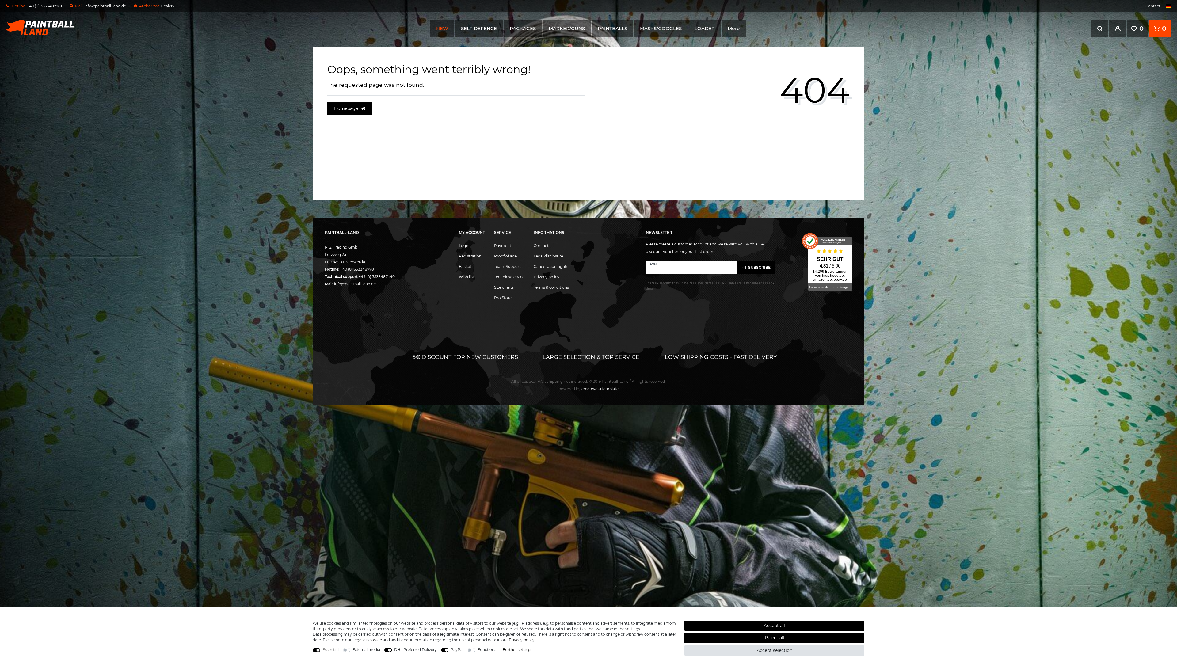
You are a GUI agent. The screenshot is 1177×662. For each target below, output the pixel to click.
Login (464, 245)
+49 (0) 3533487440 (377, 276)
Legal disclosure (548, 256)
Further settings (517, 649)
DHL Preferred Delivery (415, 649)
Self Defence (479, 28)
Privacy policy (546, 277)
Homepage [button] (346, 108)
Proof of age (505, 256)
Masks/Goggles (661, 28)
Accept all (774, 625)
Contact (1152, 6)
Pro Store (503, 297)
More (734, 28)
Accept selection (774, 650)
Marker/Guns (567, 28)
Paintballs (612, 28)
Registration (470, 256)
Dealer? (168, 6)
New (442, 28)
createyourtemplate (588, 388)
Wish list (466, 277)
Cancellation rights (551, 266)
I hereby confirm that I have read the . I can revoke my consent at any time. (710, 285)
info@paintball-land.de (105, 6)
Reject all (774, 638)
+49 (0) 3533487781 (357, 269)
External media (366, 649)
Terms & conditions (551, 287)
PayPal (457, 649)
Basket (465, 266)
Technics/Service (509, 277)
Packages (523, 28)
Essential (330, 649)
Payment (502, 245)
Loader (705, 28)
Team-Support (507, 266)
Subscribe (759, 267)
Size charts (504, 287)
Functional (487, 649)
